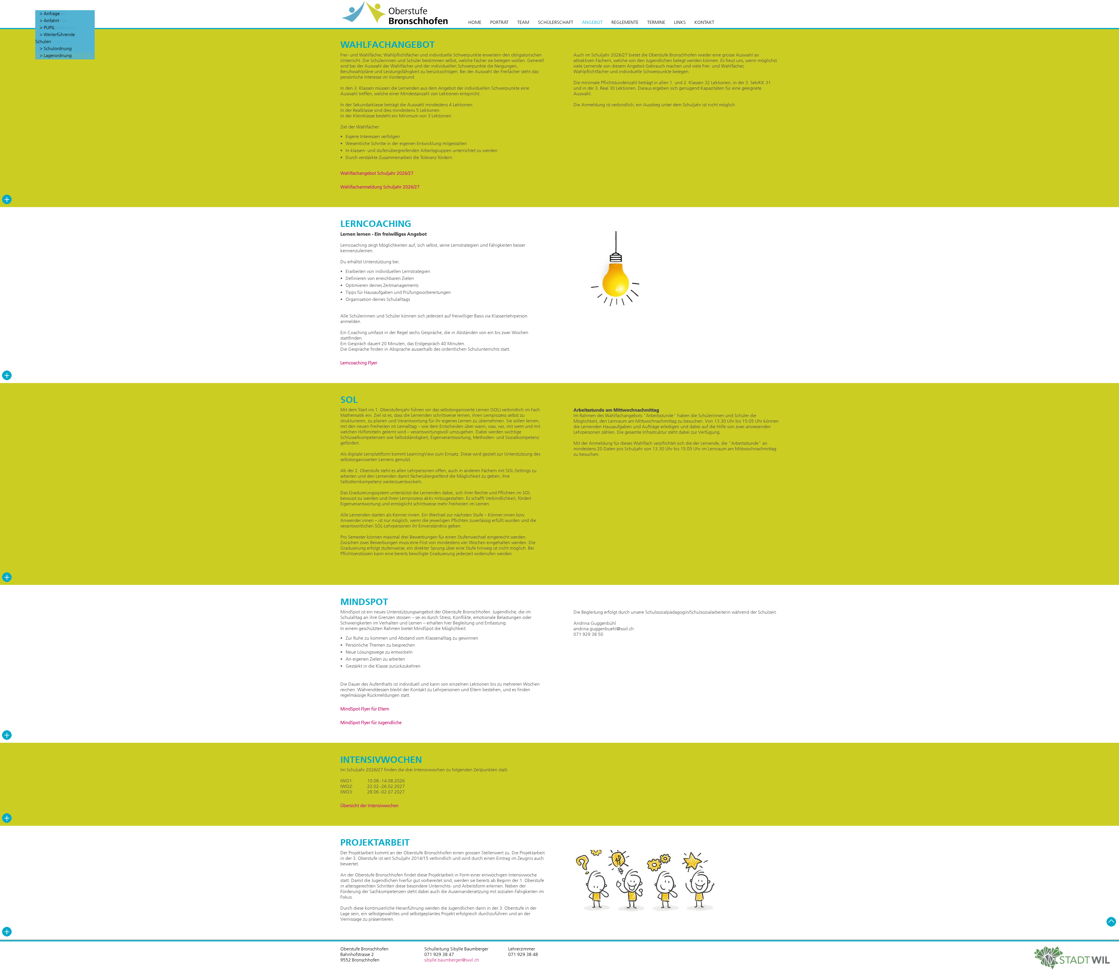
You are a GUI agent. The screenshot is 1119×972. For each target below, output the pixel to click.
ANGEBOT (592, 22)
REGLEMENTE (624, 22)
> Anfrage (50, 13)
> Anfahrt (49, 20)
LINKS (680, 22)
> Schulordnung (56, 48)
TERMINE (656, 22)
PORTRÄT (499, 22)
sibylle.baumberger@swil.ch (451, 960)
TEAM (523, 22)
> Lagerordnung (56, 55)
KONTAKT (704, 22)
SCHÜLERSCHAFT (555, 22)
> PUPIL (47, 27)
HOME (474, 22)
